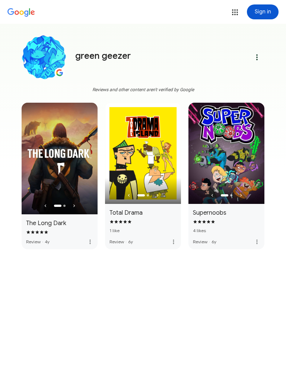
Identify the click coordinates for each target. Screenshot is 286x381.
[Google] (21, 12)
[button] (235, 12)
